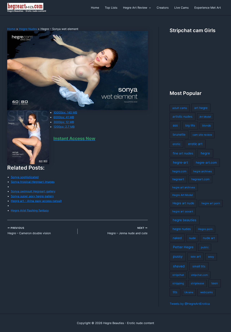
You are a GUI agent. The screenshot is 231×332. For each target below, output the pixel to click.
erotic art (195, 144)
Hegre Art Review (135, 7)
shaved (179, 266)
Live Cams (181, 7)
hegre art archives (183, 187)
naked (177, 238)
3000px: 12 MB (63, 122)
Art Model (205, 116)
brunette (179, 134)
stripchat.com (199, 275)
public (205, 247)
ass (175, 125)
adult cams (179, 108)
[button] (149, 7)
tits (175, 292)
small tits (198, 266)
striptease (197, 283)
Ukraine (188, 292)
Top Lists (111, 7)
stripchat (178, 275)
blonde (206, 125)
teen (214, 283)
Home (95, 7)
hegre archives (202, 171)
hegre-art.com (206, 162)
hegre (205, 153)
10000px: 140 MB (65, 112)
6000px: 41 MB (63, 117)
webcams (206, 292)
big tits (190, 125)
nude (192, 238)
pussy (178, 256)
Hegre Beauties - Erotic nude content (26, 11)
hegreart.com (200, 179)
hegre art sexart (182, 211)
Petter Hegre (183, 247)
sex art (196, 256)
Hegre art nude (183, 203)
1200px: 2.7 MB (64, 126)
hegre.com (179, 171)
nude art (209, 238)
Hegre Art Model (182, 195)
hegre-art (180, 162)
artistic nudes (182, 116)
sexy (211, 256)
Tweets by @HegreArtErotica (190, 303)
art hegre (201, 108)
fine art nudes (183, 153)
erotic (176, 144)
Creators (163, 7)
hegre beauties (184, 220)
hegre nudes (182, 229)
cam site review (202, 134)
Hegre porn (205, 229)
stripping (178, 283)
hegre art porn (210, 203)
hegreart (178, 179)
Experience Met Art (207, 7)
